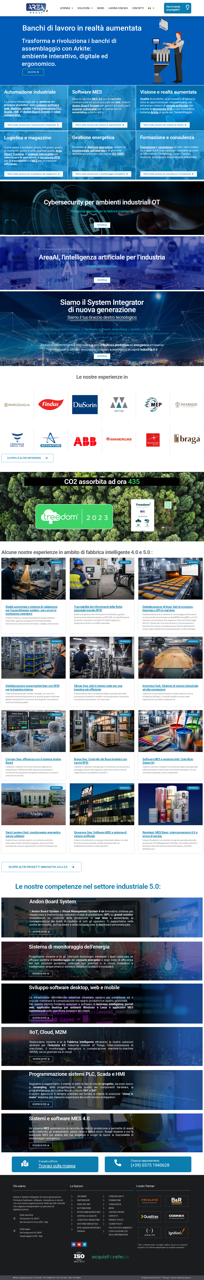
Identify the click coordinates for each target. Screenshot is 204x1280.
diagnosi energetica (100, 147)
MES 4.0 (97, 99)
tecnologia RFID (162, 109)
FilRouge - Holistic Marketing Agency (176, 1278)
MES (34, 160)
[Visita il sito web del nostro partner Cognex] (176, 1217)
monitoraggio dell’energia (88, 150)
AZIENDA (65, 8)
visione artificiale (177, 105)
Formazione (147, 147)
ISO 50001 (118, 153)
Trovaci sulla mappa (56, 1165)
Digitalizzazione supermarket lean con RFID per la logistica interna (33, 687)
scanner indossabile (41, 154)
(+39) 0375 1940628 (150, 1165)
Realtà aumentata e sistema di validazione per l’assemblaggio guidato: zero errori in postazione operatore (31, 610)
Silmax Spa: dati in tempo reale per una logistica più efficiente (98, 687)
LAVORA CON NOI (118, 8)
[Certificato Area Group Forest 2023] (151, 515)
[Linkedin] (84, 1244)
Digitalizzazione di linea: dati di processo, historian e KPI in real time (168, 608)
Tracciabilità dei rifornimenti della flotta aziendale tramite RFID (98, 608)
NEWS (100, 8)
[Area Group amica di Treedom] (74, 515)
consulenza (165, 147)
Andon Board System (36, 111)
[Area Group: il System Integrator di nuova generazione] (36, 8)
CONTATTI (138, 8)
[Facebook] (73, 1244)
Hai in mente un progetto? (173, 8)
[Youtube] (79, 1244)
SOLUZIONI (83, 8)
